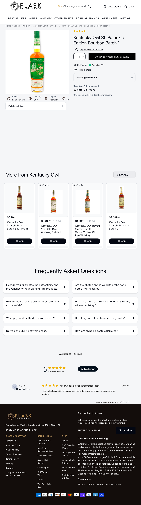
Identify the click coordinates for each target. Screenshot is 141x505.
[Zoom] (37, 32)
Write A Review (88, 369)
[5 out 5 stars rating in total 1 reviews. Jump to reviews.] (80, 31)
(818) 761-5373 (86, 89)
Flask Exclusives (45, 455)
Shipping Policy (13, 445)
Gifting (125, 18)
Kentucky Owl (18, 100)
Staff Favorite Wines (68, 446)
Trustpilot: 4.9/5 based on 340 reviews (16, 474)
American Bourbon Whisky (45, 26)
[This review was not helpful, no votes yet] (126, 402)
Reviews (9, 468)
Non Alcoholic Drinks (68, 454)
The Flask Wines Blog (45, 485)
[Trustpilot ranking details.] (102, 64)
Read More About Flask (21, 430)
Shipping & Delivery (86, 77)
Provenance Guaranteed (91, 49)
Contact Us (11, 440)
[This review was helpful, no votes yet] (121, 402)
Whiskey (46, 18)
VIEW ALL (122, 174)
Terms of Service (14, 454)
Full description (16, 106)
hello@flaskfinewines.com (99, 95)
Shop (64, 436)
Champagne (43, 467)
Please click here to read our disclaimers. (100, 484)
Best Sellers (17, 18)
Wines (33, 18)
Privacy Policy (12, 450)
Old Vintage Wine (43, 473)
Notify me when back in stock (112, 56)
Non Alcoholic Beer (68, 469)
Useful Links (44, 436)
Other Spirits (63, 18)
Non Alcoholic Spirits (68, 461)
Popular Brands (87, 18)
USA (36, 100)
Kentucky (54, 100)
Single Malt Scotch (42, 461)
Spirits (17, 26)
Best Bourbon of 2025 (68, 476)
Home (8, 26)
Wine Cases (109, 18)
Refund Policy (12, 459)
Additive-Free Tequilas (44, 442)
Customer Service (16, 436)
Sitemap (9, 463)
